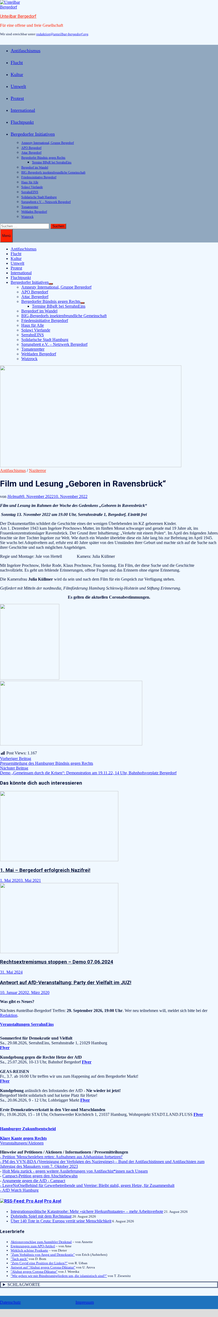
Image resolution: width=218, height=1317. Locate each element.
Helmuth (14, 496)
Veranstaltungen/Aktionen (22, 1143)
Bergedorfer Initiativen (33, 134)
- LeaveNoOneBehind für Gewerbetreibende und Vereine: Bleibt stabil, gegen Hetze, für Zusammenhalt (87, 1185)
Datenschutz (10, 1302)
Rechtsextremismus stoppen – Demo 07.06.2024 (56, 962)
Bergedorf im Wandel (34, 167)
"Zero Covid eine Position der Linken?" (39, 1263)
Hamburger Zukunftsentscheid (28, 1128)
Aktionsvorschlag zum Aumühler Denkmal (41, 1242)
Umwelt (18, 86)
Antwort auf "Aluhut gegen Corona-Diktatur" (43, 1267)
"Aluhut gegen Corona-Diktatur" (34, 1272)
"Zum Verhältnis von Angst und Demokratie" (43, 1255)
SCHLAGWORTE (23, 1284)
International (23, 110)
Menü (6, 236)
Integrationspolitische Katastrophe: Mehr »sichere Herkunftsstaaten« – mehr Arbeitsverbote (87, 1211)
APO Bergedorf (31, 148)
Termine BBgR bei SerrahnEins (52, 162)
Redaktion (8, 1015)
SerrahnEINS (29, 192)
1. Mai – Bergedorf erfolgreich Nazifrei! (45, 870)
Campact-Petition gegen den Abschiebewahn (40, 1176)
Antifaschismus (25, 50)
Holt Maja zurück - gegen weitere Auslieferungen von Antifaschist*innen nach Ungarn (75, 1171)
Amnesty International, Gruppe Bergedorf (47, 143)
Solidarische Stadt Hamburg (39, 197)
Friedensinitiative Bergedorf (38, 177)
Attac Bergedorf (31, 152)
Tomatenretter (29, 207)
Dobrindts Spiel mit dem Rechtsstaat (41, 1216)
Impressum (85, 1302)
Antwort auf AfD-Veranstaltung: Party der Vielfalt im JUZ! (65, 982)
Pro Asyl (52, 1201)
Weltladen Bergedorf (34, 212)
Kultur (17, 74)
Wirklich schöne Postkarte (29, 1250)
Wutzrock (27, 217)
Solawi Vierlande (32, 187)
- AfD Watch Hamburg (19, 1190)
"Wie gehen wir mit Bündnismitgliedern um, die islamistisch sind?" (59, 1276)
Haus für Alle (29, 182)
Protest (17, 98)
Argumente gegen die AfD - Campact (33, 1180)
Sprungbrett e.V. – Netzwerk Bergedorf (46, 202)
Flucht (17, 62)
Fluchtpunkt (22, 122)
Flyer (86, 1062)
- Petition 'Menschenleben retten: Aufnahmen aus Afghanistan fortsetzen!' (61, 1157)
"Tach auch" (19, 1259)
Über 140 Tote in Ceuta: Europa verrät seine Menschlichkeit (61, 1221)
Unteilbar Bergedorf (18, 16)
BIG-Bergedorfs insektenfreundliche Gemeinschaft (53, 172)
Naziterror (37, 470)
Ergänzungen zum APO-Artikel (33, 1246)
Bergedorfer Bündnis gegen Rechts (43, 158)
